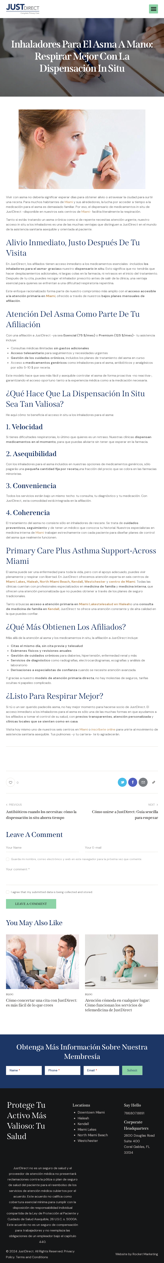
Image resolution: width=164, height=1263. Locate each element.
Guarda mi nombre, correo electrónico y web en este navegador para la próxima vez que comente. (76, 859)
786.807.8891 (134, 1113)
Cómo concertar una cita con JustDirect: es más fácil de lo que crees (41, 1003)
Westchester (95, 581)
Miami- (86, 211)
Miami (69, 202)
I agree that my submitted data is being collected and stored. (52, 892)
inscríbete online (103, 729)
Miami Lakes (15, 581)
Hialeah (32, 581)
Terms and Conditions (32, 1257)
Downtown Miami (91, 1112)
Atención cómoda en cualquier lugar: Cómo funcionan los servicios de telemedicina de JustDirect (117, 1005)
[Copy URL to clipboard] (153, 782)
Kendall (77, 581)
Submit (132, 1070)
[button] (153, 8)
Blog (9, 994)
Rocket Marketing (145, 1254)
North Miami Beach (55, 581)
